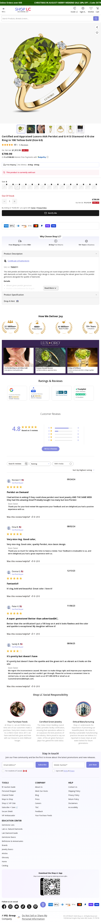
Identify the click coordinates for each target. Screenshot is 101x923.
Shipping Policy (74, 791)
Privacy (71, 771)
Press (37, 799)
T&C (37, 807)
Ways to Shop (7, 799)
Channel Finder (8, 795)
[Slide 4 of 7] (50, 129)
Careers (38, 803)
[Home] (25, 10)
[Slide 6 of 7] (70, 129)
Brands (5, 845)
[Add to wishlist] (97, 33)
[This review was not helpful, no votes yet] (37, 517)
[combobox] (47, 18)
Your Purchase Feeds (43, 815)
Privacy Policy (73, 795)
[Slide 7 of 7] (80, 129)
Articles (5, 853)
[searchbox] (15, 464)
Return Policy (73, 799)
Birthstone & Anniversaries (12, 841)
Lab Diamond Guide (10, 833)
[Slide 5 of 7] (60, 129)
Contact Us (72, 787)
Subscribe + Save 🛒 (10, 807)
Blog (37, 795)
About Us (38, 787)
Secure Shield (7, 811)
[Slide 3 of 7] (40, 129)
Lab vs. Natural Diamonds (12, 829)
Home (4, 861)
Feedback (39, 811)
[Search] (96, 18)
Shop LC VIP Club (9, 803)
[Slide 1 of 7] (21, 129)
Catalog (5, 865)
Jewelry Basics (7, 849)
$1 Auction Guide (8, 787)
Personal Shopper (9, 791)
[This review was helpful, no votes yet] (32, 517)
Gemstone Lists (8, 825)
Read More (49, 288)
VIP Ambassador (8, 815)
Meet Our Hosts (41, 791)
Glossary (5, 857)
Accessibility (73, 807)
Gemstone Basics (9, 837)
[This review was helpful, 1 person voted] (32, 634)
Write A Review (50, 449)
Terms (65, 771)
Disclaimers (73, 803)
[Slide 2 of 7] (31, 129)
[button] (48, 157)
